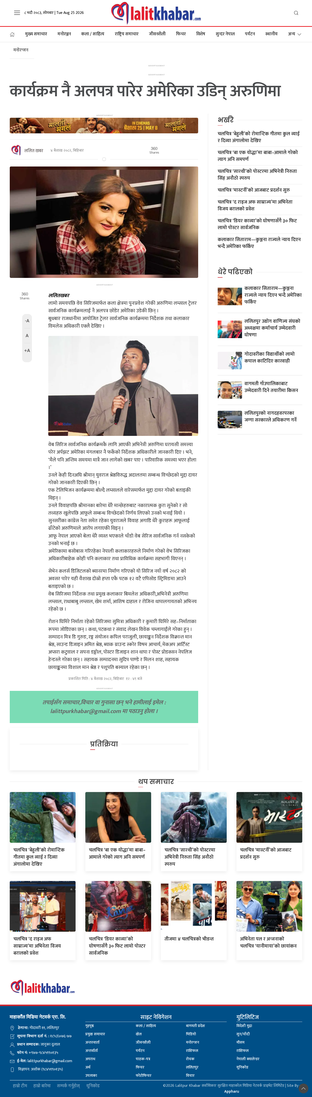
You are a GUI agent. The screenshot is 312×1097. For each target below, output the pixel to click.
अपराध (90, 1059)
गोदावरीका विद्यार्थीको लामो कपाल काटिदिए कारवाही (269, 357)
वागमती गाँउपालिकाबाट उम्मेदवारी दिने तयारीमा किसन (271, 387)
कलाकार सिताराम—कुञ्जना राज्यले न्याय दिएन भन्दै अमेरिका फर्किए (259, 243)
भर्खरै (226, 120)
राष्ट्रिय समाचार (126, 34)
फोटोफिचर (143, 1075)
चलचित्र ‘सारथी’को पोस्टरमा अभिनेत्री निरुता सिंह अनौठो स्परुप (257, 175)
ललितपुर (192, 1067)
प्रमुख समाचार (95, 1034)
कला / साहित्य (92, 34)
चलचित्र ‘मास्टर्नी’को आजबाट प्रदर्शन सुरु (254, 190)
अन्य (291, 34)
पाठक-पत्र (143, 1059)
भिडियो (191, 1034)
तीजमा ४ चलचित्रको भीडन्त (189, 939)
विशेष (200, 34)
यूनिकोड (242, 1067)
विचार (190, 1075)
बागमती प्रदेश (195, 1026)
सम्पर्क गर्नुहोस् (68, 1086)
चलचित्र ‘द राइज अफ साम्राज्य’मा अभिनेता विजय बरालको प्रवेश (255, 205)
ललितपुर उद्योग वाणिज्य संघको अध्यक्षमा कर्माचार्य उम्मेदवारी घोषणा (272, 328)
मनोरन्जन (192, 1042)
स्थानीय (271, 34)
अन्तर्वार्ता (91, 1051)
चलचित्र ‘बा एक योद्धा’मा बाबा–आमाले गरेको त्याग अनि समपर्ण (258, 156)
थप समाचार (156, 781)
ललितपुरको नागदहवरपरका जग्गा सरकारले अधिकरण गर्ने (270, 416)
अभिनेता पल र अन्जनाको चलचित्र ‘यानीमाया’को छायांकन (268, 942)
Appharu (231, 1091)
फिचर (181, 34)
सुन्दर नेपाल (225, 34)
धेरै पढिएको (235, 271)
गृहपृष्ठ (89, 1026)
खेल (139, 1034)
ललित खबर (33, 151)
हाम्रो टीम (20, 1086)
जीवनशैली (157, 34)
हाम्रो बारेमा (42, 1086)
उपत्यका (91, 1075)
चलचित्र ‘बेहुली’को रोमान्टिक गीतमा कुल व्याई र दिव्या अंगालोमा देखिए (259, 137)
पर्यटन (250, 34)
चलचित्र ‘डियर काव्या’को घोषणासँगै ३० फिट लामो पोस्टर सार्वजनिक (257, 224)
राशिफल (192, 1051)
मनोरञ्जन (64, 34)
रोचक (190, 1059)
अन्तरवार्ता (92, 1042)
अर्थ (87, 1067)
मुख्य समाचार (36, 34)
